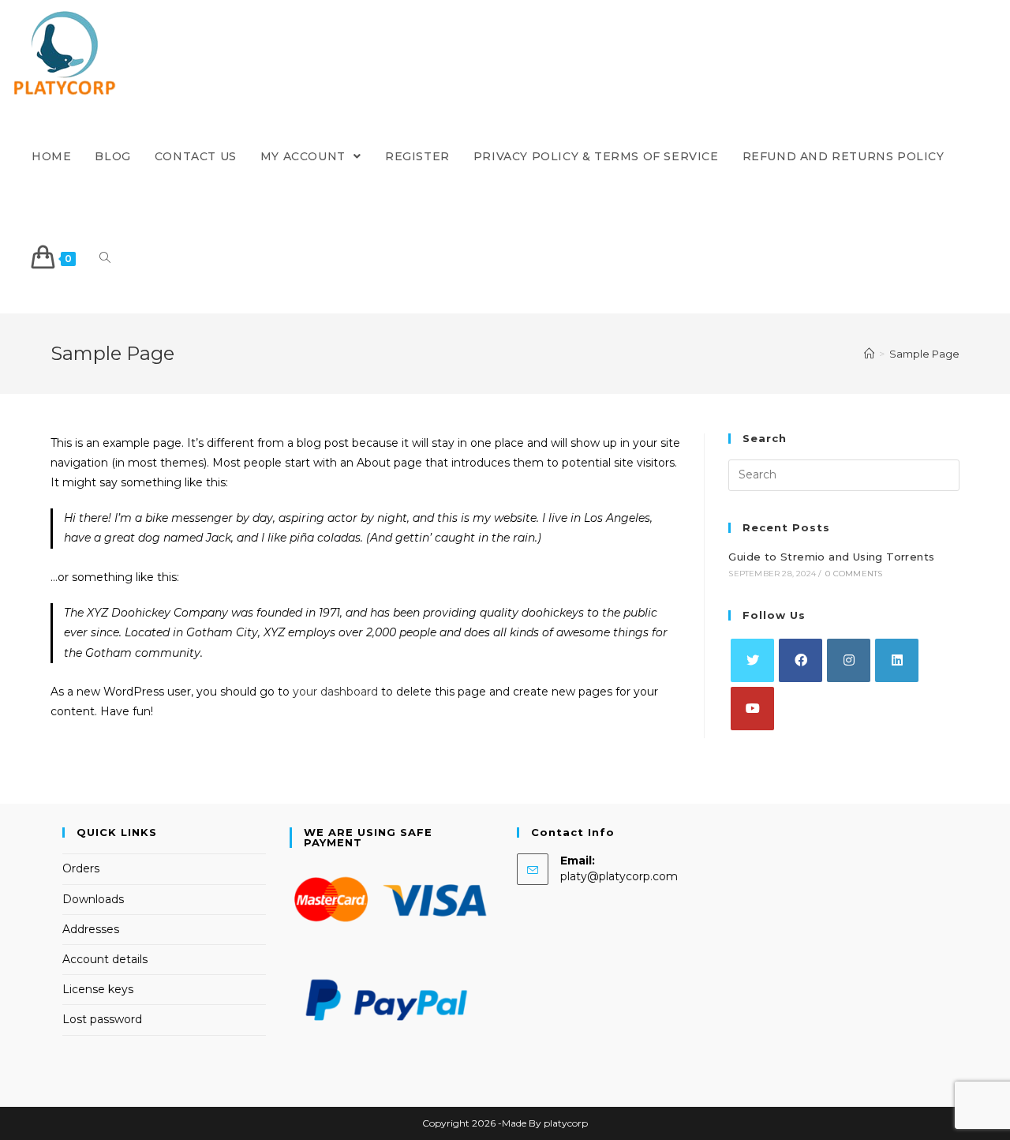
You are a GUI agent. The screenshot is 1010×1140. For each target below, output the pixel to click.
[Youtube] (752, 708)
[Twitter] (752, 660)
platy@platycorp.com (619, 876)
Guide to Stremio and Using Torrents (831, 556)
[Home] (869, 353)
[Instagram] (848, 660)
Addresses (90, 929)
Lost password (102, 1019)
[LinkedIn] (896, 660)
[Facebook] (800, 660)
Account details (105, 959)
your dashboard (335, 691)
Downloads (93, 899)
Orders (80, 868)
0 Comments (853, 573)
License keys (97, 989)
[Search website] (105, 258)
